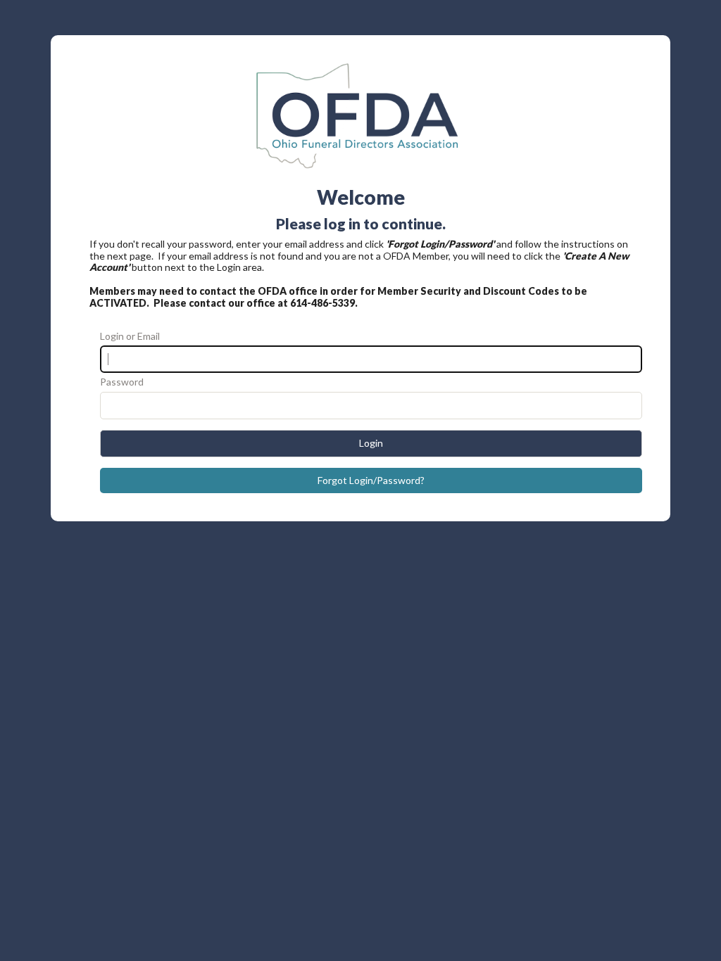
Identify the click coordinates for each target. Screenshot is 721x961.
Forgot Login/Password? (371, 480)
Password (122, 382)
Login (371, 443)
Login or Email (130, 336)
